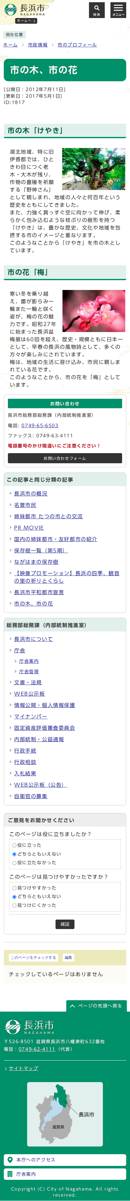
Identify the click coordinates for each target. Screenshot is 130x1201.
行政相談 (25, 762)
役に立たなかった (37, 862)
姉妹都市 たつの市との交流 (48, 516)
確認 (65, 924)
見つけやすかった (37, 888)
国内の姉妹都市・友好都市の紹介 (56, 539)
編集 (68, 957)
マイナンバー (31, 716)
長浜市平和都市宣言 (39, 592)
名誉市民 (25, 505)
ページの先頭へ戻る (100, 1006)
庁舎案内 (29, 661)
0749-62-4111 (37, 1049)
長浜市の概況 (31, 493)
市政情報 (38, 45)
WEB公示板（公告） (40, 784)
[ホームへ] (24, 12)
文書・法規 (28, 682)
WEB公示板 (29, 693)
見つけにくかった (37, 905)
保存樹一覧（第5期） (41, 550)
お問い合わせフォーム (65, 458)
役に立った (29, 845)
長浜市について (33, 639)
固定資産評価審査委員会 (44, 727)
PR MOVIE (29, 527)
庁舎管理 (29, 671)
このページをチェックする (33, 957)
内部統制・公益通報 (39, 739)
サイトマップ (23, 1068)
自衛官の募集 (31, 796)
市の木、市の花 (33, 603)
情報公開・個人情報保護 (44, 705)
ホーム (10, 45)
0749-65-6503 (39, 425)
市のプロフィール (77, 45)
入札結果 (25, 773)
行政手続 (25, 750)
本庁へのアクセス (36, 1160)
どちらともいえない (39, 854)
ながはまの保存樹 (36, 561)
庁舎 (19, 650)
